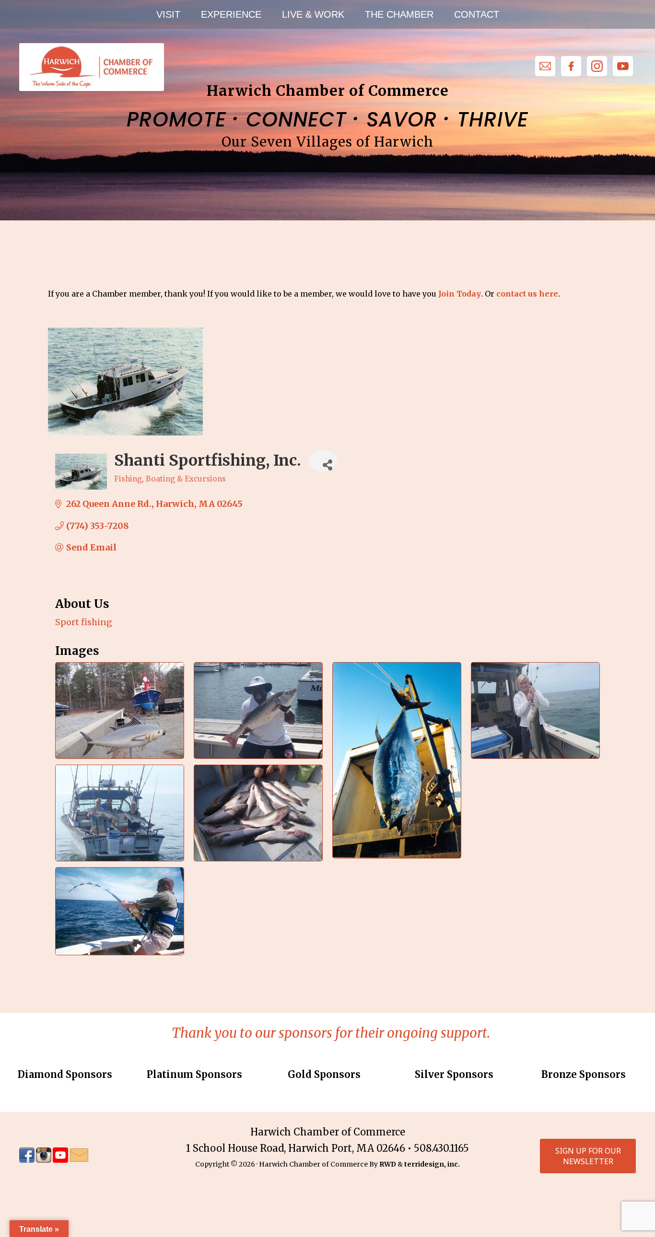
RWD (387, 1164)
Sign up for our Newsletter (588, 1156)
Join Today (459, 293)
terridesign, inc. (432, 1164)
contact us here (527, 293)
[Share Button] (322, 460)
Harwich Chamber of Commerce (91, 67)
